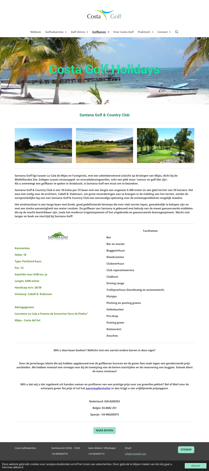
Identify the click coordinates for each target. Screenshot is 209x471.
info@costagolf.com (135, 453)
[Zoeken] (177, 31)
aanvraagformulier (98, 388)
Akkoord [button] (195, 465)
